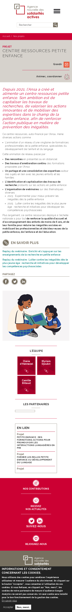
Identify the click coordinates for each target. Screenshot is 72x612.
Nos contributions (36, 488)
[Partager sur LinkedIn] (23, 281)
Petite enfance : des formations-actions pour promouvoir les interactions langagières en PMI (36, 442)
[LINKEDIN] (39, 521)
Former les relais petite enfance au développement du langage (34, 460)
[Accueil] (29, 11)
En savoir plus (9, 600)
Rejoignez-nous (36, 544)
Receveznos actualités (36, 508)
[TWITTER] (31, 521)
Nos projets (19, 36)
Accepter (8, 607)
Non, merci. (23, 607)
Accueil (6, 36)
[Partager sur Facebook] (6, 281)
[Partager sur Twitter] (14, 281)
